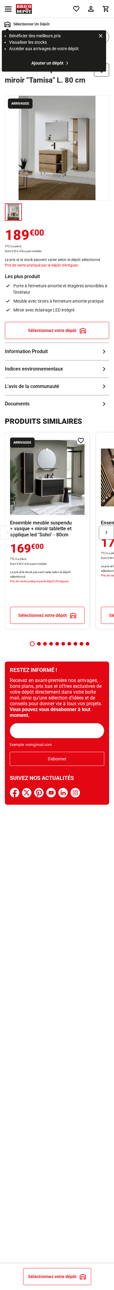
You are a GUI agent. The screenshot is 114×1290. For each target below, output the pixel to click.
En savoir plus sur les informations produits (57, 351)
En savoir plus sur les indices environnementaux (57, 369)
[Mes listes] (76, 9)
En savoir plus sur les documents (57, 403)
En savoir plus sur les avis (57, 386)
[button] (32, 643)
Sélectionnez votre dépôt (52, 330)
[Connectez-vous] (91, 9)
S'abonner (57, 758)
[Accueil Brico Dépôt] (24, 9)
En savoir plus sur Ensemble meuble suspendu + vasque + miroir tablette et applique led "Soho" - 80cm (47, 531)
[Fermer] (101, 37)
